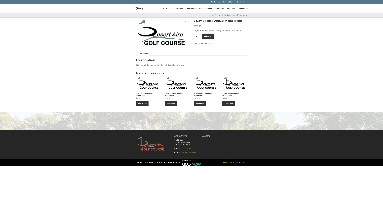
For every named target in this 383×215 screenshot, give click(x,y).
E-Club (230, 2)
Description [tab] (143, 53)
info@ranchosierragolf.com (190, 152)
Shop (218, 15)
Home (212, 15)
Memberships (206, 43)
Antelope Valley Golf (218, 2)
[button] (169, 8)
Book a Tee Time (240, 2)
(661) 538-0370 (187, 149)
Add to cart (208, 36)
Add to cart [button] (142, 104)
